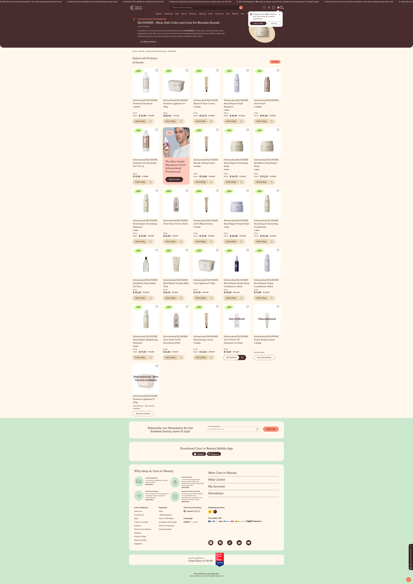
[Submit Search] (241, 7)
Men (242, 14)
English (187, 522)
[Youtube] (248, 542)
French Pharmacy (166, 525)
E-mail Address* (214, 426)
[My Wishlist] (264, 7)
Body (210, 14)
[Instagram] (210, 542)
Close (279, 14)
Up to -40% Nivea (166, 518)
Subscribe (271, 429)
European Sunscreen (168, 522)
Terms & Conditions (142, 529)
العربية (195, 522)
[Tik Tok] (229, 542)
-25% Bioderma (165, 515)
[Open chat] (408, 579)
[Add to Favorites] (157, 70)
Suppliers (138, 543)
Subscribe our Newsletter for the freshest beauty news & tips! (93, 2)
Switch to (258, 23)
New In (184, 14)
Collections (168, 14)
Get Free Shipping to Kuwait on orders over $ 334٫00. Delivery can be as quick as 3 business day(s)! (279, 2)
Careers (137, 525)
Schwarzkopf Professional (152, 19)
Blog (136, 518)
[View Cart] (273, 7)
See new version (143, 413)
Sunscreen (219, 14)
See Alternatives (264, 357)
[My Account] (269, 7)
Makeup (235, 14)
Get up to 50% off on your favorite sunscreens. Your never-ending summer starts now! (360, 2)
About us (138, 511)
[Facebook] (220, 542)
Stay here (274, 23)
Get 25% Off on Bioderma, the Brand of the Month (144, 2)
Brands (159, 14)
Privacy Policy (140, 536)
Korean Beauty (165, 529)
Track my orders (141, 522)
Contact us (139, 515)
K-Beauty (192, 14)
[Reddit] (239, 542)
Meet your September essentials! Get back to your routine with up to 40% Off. (201, 2)
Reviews (137, 533)
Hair (228, 14)
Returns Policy (140, 540)
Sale (176, 14)
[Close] (411, 545)
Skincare (202, 14)
